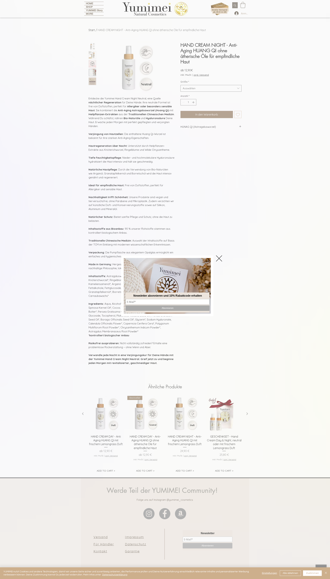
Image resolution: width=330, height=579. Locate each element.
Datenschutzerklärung (114, 575)
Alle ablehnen (290, 573)
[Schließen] (326, 573)
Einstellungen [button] (269, 573)
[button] (219, 258)
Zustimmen (312, 573)
